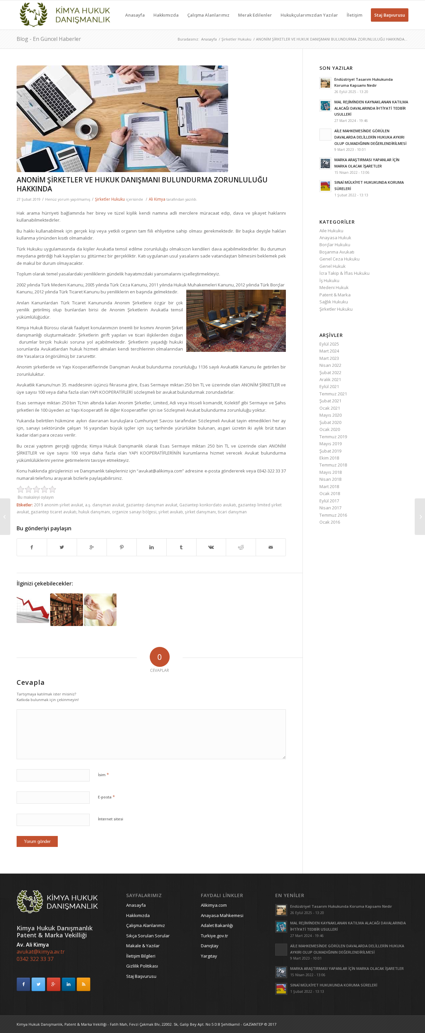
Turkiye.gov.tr (214, 936)
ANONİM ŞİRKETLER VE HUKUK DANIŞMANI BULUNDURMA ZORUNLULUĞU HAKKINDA (142, 184)
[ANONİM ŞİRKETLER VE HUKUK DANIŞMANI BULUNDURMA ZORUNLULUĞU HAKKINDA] (151, 118)
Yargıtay (209, 956)
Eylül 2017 (329, 501)
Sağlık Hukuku (333, 302)
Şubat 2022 (330, 372)
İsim (103, 774)
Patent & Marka (335, 295)
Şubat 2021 (330, 401)
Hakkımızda (138, 915)
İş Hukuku (329, 280)
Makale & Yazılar (143, 946)
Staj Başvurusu (141, 976)
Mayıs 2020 (330, 415)
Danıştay (209, 946)
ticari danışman (232, 511)
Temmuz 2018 (333, 465)
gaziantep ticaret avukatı (53, 511)
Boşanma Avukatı (336, 252)
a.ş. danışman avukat (104, 504)
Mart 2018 (329, 486)
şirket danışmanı (200, 511)
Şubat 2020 (330, 422)
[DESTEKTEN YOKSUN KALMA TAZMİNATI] (100, 609)
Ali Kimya (157, 199)
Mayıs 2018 (330, 472)
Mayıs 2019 (330, 444)
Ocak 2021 (329, 408)
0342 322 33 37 (35, 959)
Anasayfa (209, 39)
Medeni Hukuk (334, 287)
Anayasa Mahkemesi (222, 915)
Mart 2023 (329, 358)
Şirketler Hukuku (236, 39)
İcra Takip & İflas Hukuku (344, 273)
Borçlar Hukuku (334, 245)
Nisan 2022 (330, 365)
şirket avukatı (170, 511)
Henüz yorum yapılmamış (67, 199)
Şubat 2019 (330, 451)
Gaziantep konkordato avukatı (207, 504)
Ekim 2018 (329, 458)
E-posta (106, 797)
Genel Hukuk (332, 266)
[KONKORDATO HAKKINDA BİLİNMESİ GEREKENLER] (33, 608)
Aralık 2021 (330, 379)
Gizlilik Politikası (142, 966)
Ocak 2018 (329, 493)
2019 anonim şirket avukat (58, 504)
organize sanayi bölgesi (134, 511)
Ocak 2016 (329, 522)
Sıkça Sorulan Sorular (148, 936)
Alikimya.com (214, 905)
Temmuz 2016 (333, 515)
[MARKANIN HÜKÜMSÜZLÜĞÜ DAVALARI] (5, 516)
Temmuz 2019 (333, 437)
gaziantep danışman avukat (151, 504)
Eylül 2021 (329, 386)
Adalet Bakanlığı (217, 925)
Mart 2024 (329, 351)
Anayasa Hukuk (335, 238)
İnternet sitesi (110, 818)
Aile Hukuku (331, 231)
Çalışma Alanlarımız (145, 925)
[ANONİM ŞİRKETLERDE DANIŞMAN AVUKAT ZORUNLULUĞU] (66, 609)
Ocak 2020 (329, 429)
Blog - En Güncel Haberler (49, 39)
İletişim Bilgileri (140, 956)
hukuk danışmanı (94, 511)
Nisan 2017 (330, 508)
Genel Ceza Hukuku (339, 259)
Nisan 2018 (330, 479)
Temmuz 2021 (333, 394)
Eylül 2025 (329, 344)
